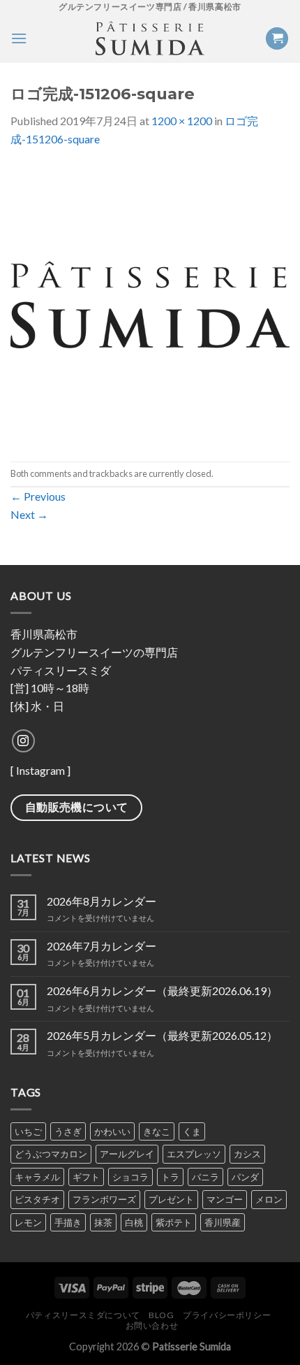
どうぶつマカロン (51, 1153)
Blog (161, 1315)
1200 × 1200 (181, 120)
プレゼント (171, 1199)
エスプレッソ (194, 1153)
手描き (68, 1222)
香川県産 (222, 1222)
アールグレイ (127, 1153)
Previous (38, 496)
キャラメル (37, 1176)
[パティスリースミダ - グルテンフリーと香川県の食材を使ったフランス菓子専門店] (150, 38)
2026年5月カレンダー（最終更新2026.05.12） (162, 1035)
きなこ (156, 1131)
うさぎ (68, 1131)
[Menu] (18, 38)
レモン (28, 1222)
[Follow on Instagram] (23, 740)
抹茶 (103, 1222)
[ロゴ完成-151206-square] (150, 303)
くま (192, 1131)
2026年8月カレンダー (101, 901)
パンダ (245, 1176)
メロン (269, 1199)
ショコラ (130, 1176)
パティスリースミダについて (83, 1315)
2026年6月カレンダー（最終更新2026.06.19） (162, 990)
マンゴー (225, 1199)
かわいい (112, 1131)
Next (29, 514)
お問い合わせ (152, 1325)
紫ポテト (174, 1222)
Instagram (40, 770)
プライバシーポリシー (227, 1315)
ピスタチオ (37, 1199)
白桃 (134, 1222)
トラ (170, 1176)
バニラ (205, 1176)
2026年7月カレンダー (101, 945)
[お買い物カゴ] (277, 38)
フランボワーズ (104, 1199)
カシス (247, 1153)
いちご (28, 1131)
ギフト (86, 1176)
